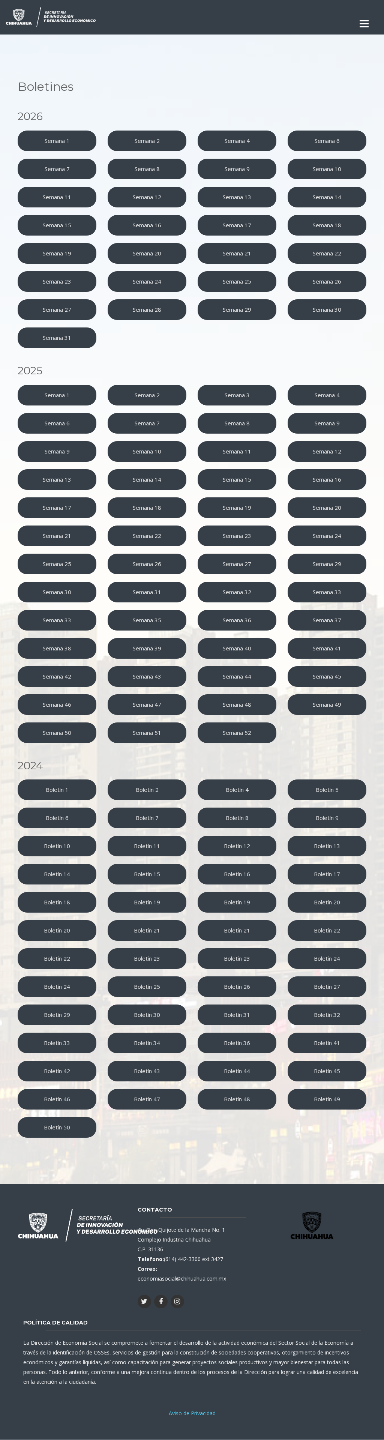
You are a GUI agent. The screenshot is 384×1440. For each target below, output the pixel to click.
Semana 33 (327, 592)
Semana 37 (327, 620)
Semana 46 (57, 704)
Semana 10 (327, 169)
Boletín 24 (327, 958)
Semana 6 (327, 140)
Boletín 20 (327, 902)
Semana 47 (147, 704)
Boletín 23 (147, 958)
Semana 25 (237, 281)
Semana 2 (147, 140)
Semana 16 (147, 225)
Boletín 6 (57, 817)
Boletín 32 (327, 1014)
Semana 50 (57, 732)
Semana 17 (237, 225)
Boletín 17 (327, 874)
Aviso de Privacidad (192, 1413)
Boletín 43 (147, 1071)
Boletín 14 (57, 874)
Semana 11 (57, 197)
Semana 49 (327, 704)
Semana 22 (327, 253)
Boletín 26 (237, 986)
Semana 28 (147, 309)
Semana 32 (237, 592)
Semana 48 (237, 704)
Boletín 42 (57, 1071)
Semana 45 (327, 676)
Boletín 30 (147, 1014)
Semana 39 (147, 648)
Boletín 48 (237, 1099)
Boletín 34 (147, 1043)
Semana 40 (237, 648)
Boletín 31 (237, 1014)
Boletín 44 (237, 1071)
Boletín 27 (327, 986)
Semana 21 (237, 253)
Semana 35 (147, 620)
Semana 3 (237, 395)
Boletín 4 (237, 789)
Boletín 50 (57, 1127)
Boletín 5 (327, 789)
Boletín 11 (147, 846)
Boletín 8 (237, 817)
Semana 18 (327, 225)
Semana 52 (237, 732)
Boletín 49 (327, 1099)
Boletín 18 (57, 902)
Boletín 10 (57, 846)
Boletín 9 (327, 817)
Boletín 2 (147, 789)
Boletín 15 (147, 874)
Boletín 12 (237, 846)
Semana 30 (327, 309)
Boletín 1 (57, 789)
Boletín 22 (327, 930)
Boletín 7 (147, 817)
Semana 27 (57, 309)
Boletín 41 (327, 1043)
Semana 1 (57, 140)
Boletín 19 (147, 902)
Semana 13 (237, 197)
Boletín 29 (57, 1014)
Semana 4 (237, 140)
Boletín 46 (57, 1099)
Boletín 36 (237, 1043)
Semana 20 (147, 253)
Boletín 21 (147, 930)
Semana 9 (237, 169)
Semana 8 (147, 169)
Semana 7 (57, 169)
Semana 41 (327, 648)
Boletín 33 (57, 1043)
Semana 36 (237, 620)
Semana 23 (57, 281)
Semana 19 (57, 253)
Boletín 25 (147, 986)
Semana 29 (237, 309)
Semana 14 (327, 197)
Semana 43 (147, 676)
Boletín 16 (237, 874)
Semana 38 (57, 648)
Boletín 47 (147, 1099)
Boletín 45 (327, 1071)
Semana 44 (237, 676)
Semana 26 (327, 281)
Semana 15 (57, 225)
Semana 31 (57, 337)
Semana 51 (147, 732)
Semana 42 (57, 676)
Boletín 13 (327, 846)
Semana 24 (147, 281)
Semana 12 (147, 197)
